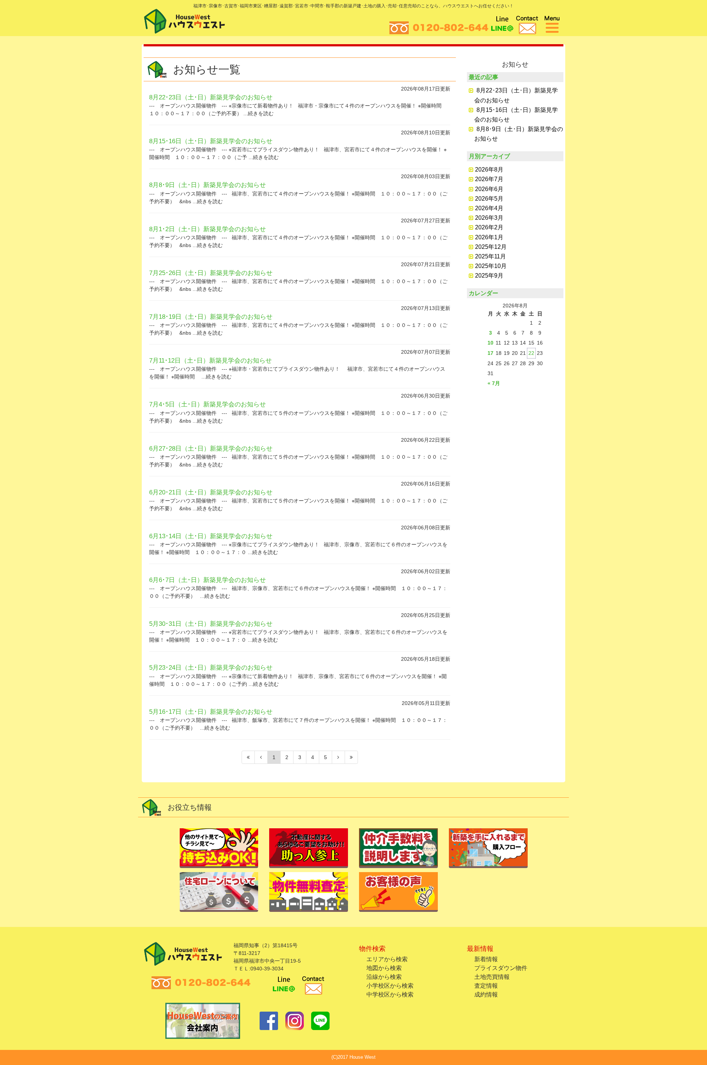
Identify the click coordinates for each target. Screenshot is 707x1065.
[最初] (248, 757)
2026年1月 (489, 237)
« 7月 (494, 383)
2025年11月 (490, 256)
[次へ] (338, 757)
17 (490, 353)
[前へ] (261, 757)
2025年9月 (489, 275)
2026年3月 (489, 218)
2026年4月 (489, 208)
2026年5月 (489, 198)
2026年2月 (489, 227)
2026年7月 (489, 179)
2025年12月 (491, 247)
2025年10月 (491, 266)
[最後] (351, 757)
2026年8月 (489, 169)
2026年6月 (489, 189)
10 (490, 343)
